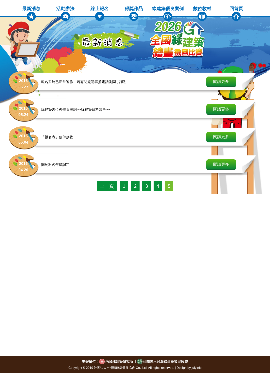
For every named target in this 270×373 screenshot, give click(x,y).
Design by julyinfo (189, 367)
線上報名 (100, 8)
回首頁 (236, 8)
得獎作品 (134, 8)
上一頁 (107, 186)
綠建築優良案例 (168, 8)
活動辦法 (65, 8)
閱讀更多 (221, 81)
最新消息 (31, 8)
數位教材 (202, 8)
